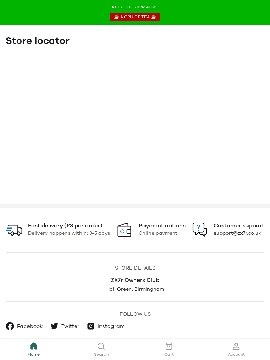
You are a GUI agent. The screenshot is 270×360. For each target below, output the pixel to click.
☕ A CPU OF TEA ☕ (135, 16)
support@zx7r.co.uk (237, 233)
